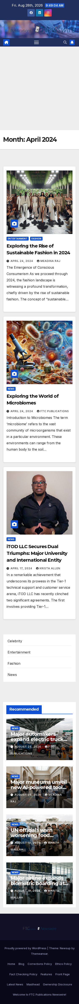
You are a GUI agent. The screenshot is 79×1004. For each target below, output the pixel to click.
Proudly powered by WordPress (26, 948)
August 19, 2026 (28, 842)
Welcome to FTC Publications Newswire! (39, 994)
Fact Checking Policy (23, 974)
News (11, 389)
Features (46, 974)
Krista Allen (50, 568)
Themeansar (39, 953)
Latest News (15, 984)
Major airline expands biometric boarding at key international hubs (38, 883)
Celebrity (15, 641)
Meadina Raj (50, 261)
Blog (21, 963)
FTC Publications (54, 411)
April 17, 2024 (22, 568)
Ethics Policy (63, 963)
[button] (65, 42)
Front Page (62, 974)
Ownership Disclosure (57, 984)
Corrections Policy (40, 963)
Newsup (65, 948)
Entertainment (17, 238)
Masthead (33, 984)
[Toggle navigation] (36, 42)
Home (11, 963)
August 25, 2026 (28, 746)
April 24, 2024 (22, 261)
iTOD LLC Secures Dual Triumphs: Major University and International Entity (37, 553)
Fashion (36, 238)
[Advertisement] (39, 88)
